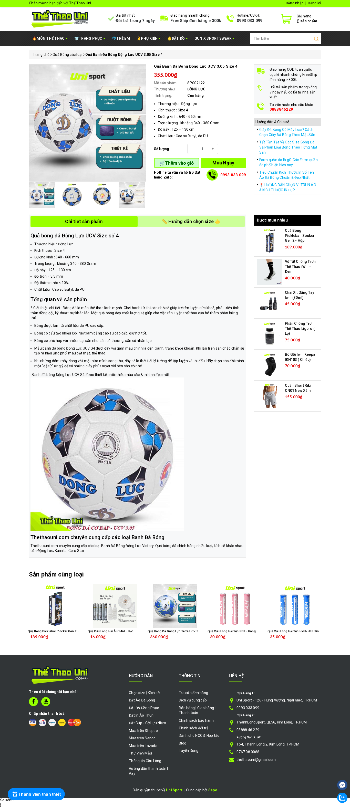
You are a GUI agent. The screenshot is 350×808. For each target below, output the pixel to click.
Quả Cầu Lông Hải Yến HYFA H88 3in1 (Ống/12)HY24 (304, 631)
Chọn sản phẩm (69, 641)
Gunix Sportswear (213, 38)
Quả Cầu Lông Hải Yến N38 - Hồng (232, 631)
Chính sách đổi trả (194, 728)
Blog (182, 743)
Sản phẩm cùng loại (56, 574)
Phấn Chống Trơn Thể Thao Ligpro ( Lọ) (300, 328)
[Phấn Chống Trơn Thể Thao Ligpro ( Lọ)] (269, 334)
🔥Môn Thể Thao (49, 38)
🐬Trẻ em (121, 38)
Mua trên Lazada (143, 746)
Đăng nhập (295, 3)
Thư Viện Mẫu (140, 753)
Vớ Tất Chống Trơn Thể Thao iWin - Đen (300, 266)
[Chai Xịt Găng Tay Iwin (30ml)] (269, 303)
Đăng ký (314, 3)
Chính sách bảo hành (196, 720)
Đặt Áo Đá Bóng (142, 700)
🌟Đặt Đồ (176, 38)
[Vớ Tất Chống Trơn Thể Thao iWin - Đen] (269, 272)
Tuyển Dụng (189, 751)
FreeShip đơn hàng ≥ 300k (195, 20)
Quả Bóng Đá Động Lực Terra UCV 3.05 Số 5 (179, 631)
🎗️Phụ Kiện (148, 38)
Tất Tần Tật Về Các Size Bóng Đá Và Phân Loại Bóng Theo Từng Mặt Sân (288, 147)
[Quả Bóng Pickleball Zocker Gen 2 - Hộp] (269, 241)
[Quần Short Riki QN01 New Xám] (269, 396)
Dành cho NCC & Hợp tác (199, 735)
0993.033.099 (233, 175)
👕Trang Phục (88, 38)
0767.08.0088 (247, 752)
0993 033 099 (250, 20)
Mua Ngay (223, 162)
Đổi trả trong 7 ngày (135, 20)
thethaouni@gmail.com (256, 760)
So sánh (7, 800)
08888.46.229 (247, 730)
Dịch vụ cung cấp (193, 700)
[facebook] (33, 701)
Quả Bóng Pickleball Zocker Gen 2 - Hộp (300, 235)
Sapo (212, 790)
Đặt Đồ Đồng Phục (144, 708)
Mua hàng (185, 641)
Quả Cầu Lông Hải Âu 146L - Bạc (111, 631)
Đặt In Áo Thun (141, 715)
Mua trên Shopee (143, 731)
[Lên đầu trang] (342, 769)
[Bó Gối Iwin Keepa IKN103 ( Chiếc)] (269, 365)
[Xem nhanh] (55, 606)
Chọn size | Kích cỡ (144, 693)
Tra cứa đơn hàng (193, 693)
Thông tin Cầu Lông (145, 761)
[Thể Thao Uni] (60, 18)
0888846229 (281, 109)
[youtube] (45, 701)
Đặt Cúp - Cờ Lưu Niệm (147, 723)
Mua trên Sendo (142, 738)
